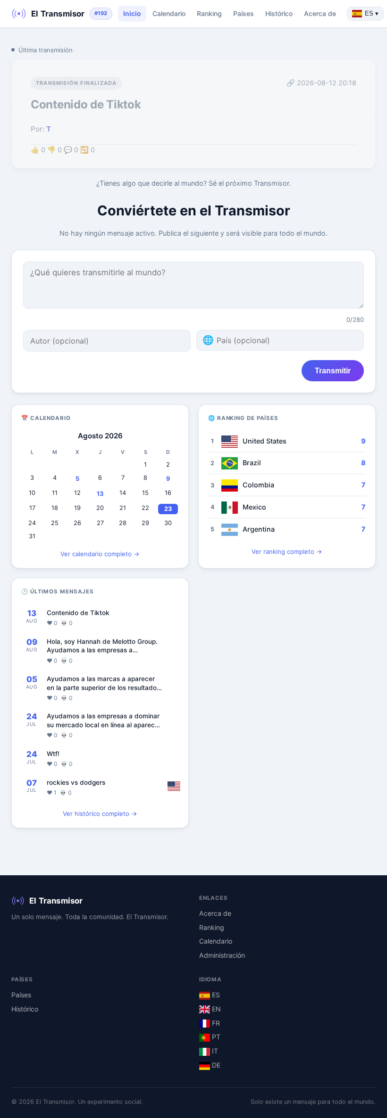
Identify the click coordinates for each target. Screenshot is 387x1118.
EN (215, 1009)
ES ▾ (372, 13)
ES (215, 995)
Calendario (168, 13)
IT (214, 1051)
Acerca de (320, 13)
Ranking (209, 13)
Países (243, 13)
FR (215, 1023)
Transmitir (333, 370)
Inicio (132, 13)
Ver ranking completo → (287, 551)
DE (215, 1065)
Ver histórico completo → (100, 813)
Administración (222, 955)
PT (215, 1037)
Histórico (279, 13)
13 (100, 493)
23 (168, 508)
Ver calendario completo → (100, 554)
